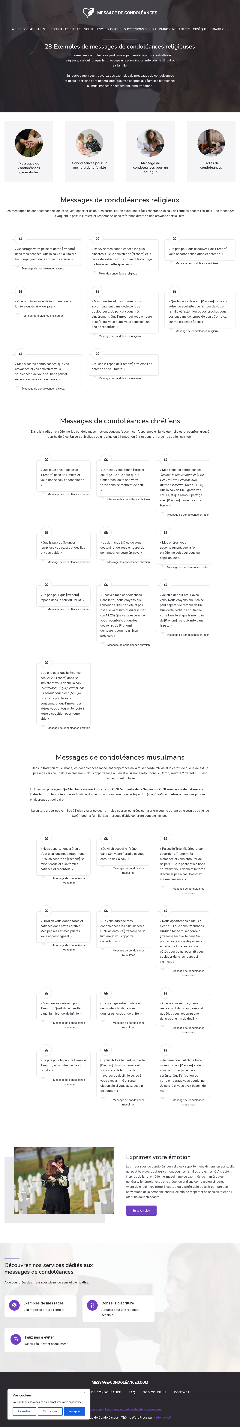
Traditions (219, 29)
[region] (49, 1404)
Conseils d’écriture (66, 29)
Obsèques (200, 29)
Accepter (74, 1411)
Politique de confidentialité (124, 1409)
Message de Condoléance (98, 1392)
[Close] (86, 1392)
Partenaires (154, 1409)
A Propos (19, 29)
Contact (182, 1392)
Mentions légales (91, 1409)
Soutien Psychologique (102, 29)
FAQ (132, 1392)
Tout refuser (50, 1411)
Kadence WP (162, 1417)
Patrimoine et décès (174, 29)
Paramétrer (25, 1411)
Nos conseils (154, 1392)
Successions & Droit (140, 29)
